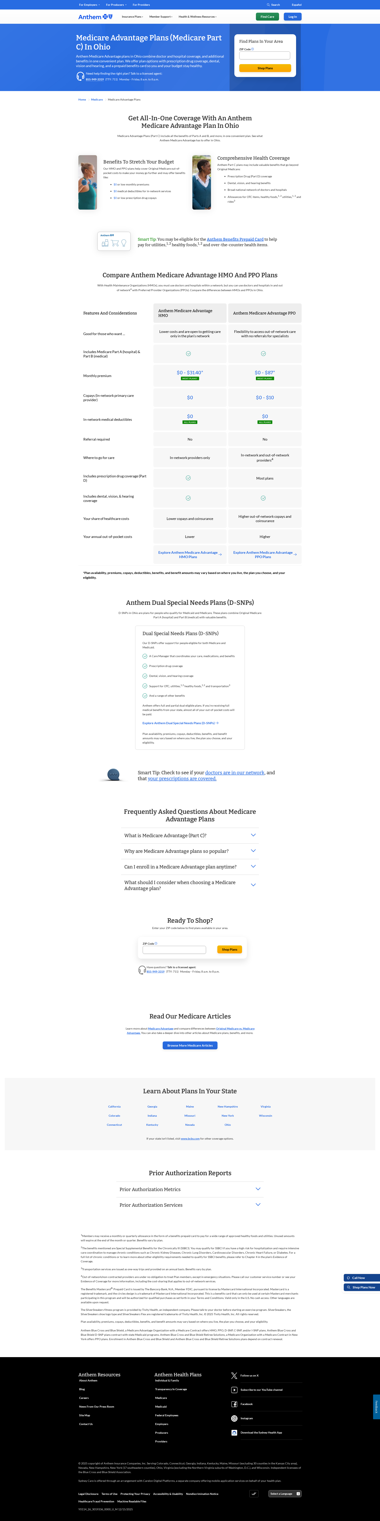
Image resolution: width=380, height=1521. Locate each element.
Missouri (189, 1115)
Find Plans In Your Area (261, 41)
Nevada (190, 1124)
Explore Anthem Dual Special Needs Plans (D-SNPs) (178, 723)
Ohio (228, 1124)
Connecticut (114, 1124)
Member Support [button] (160, 16)
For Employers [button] (88, 4)
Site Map (84, 1415)
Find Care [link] (267, 16)
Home (82, 99)
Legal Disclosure (88, 1493)
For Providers (141, 6)
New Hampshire (228, 1106)
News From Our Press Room (96, 1406)
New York (228, 1115)
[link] (95, 17)
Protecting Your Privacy (135, 1493)
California (114, 1106)
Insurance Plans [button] (132, 16)
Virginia (266, 1106)
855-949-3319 (95, 79)
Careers (84, 1397)
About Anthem (88, 1380)
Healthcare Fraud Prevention (96, 1501)
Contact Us (86, 1424)
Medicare (97, 99)
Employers (161, 1424)
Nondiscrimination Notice (202, 1493)
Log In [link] (293, 16)
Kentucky (152, 1124)
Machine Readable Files (131, 1501)
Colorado (114, 1115)
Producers (161, 1432)
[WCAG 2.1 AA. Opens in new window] (253, 1493)
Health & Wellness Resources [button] (197, 16)
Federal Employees (166, 1415)
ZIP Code (245, 49)
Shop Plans (265, 68)
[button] (252, 49)
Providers (161, 1441)
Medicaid (161, 1406)
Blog (82, 1389)
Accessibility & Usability (168, 1493)
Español (297, 4)
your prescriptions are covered (182, 778)
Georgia (152, 1106)
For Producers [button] (115, 4)
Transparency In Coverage (171, 1389)
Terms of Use (109, 1493)
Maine (190, 1106)
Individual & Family (167, 1380)
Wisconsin (265, 1115)
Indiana (152, 1115)
